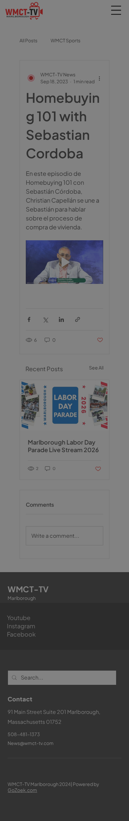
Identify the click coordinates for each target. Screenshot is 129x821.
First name (31, 682)
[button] (123, 609)
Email (27, 714)
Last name (79, 682)
